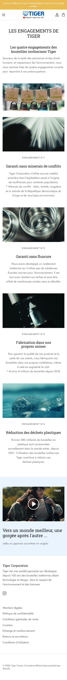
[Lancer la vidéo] (33, 504)
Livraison (8, 625)
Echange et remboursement (19, 631)
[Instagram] (4, 593)
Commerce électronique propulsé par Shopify (31, 667)
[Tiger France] (33, 14)
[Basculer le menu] (3, 14)
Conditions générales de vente (20, 619)
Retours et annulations (15, 636)
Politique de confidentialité (18, 613)
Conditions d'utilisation (16, 642)
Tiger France (17, 665)
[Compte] (56, 14)
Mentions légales (12, 608)
